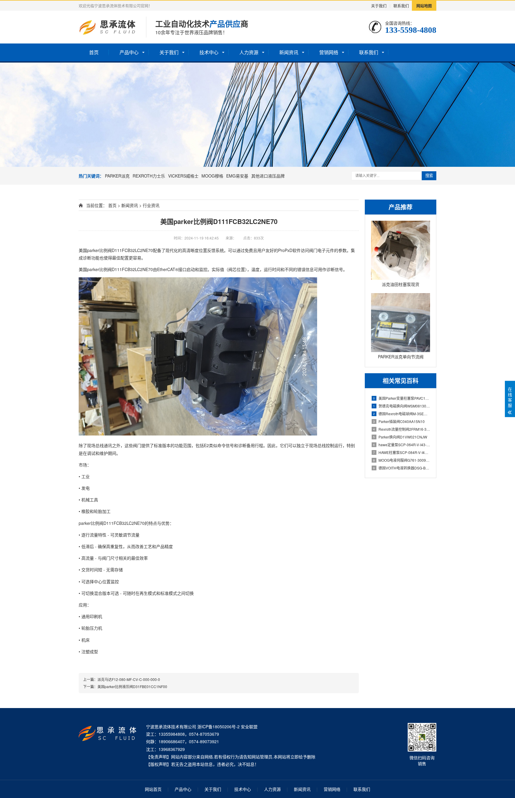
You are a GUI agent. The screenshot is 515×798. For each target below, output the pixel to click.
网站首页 (153, 789)
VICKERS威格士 (183, 176)
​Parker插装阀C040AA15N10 (399, 421)
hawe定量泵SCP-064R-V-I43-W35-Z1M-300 (401, 444)
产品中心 (129, 52)
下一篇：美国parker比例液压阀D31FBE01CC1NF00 (125, 686)
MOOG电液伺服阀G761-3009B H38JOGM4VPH (401, 460)
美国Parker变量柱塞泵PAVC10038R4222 (401, 398)
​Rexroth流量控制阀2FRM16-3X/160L (401, 429)
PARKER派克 (117, 176)
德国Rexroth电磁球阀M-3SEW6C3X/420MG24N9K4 (401, 413)
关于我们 (379, 5)
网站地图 (424, 5)
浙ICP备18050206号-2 (218, 726)
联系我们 (401, 5)
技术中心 (208, 52)
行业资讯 (151, 205)
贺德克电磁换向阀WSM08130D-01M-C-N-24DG (401, 405)
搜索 (429, 175)
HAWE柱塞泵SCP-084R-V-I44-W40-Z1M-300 (401, 452)
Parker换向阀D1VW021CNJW (400, 436)
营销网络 (328, 52)
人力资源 (248, 52)
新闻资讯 (288, 52)
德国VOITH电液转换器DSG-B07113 (401, 467)
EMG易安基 (237, 176)
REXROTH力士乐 (149, 176)
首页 (94, 52)
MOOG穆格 (212, 176)
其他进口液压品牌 (268, 176)
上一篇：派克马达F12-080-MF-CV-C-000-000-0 (121, 679)
